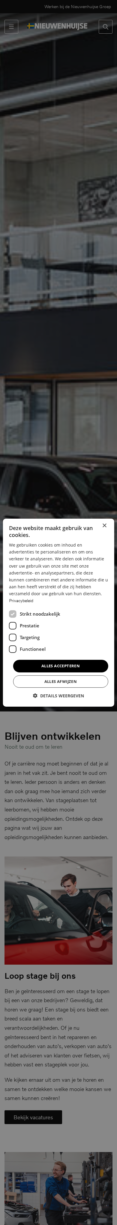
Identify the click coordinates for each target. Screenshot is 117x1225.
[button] (58, 695)
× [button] (104, 525)
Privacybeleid (21, 600)
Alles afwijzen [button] (60, 681)
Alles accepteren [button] (60, 666)
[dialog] (58, 612)
